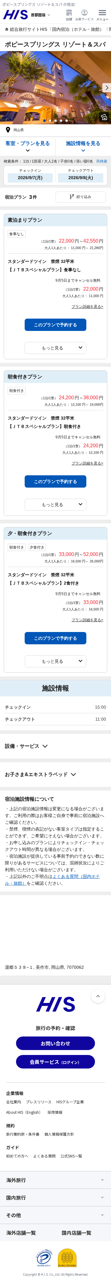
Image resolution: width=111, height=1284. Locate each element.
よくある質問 (44, 1155)
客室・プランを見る (28, 143)
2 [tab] (50, 120)
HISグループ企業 (70, 1101)
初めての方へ (17, 1155)
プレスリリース (38, 1101)
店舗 (69, 19)
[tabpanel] (55, 87)
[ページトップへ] (98, 996)
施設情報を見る (83, 143)
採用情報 (54, 1112)
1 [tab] (44, 120)
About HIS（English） (24, 1112)
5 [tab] (66, 120)
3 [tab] (55, 120)
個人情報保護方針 (59, 1134)
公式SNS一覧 (71, 1155)
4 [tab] (61, 120)
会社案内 (13, 1101)
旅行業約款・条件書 (22, 1134)
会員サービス (84, 19)
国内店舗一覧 (76, 1232)
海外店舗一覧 (21, 1232)
